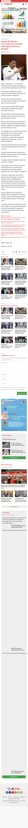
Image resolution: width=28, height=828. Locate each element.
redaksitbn (6, 51)
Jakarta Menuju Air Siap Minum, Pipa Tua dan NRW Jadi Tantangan (13, 222)
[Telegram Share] (22, 252)
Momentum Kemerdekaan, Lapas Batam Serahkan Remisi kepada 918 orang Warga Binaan (12, 234)
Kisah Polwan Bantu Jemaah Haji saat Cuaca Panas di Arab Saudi (17, 649)
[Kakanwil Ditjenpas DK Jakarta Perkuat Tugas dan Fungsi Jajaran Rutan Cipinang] (7, 261)
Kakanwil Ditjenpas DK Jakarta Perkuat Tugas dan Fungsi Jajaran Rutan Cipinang (13, 218)
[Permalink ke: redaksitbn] (2, 52)
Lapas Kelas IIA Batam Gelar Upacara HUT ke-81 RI (13, 238)
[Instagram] (15, 792)
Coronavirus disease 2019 (9, 439)
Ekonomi (3, 39)
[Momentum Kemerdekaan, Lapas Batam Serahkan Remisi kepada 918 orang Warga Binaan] (7, 290)
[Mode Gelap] (23, 4)
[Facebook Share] (13, 252)
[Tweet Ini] (16, 252)
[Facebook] (7, 792)
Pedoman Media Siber (14, 798)
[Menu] (2, 4)
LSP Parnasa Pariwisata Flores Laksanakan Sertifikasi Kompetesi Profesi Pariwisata (17, 772)
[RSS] (21, 792)
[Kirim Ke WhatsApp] (25, 252)
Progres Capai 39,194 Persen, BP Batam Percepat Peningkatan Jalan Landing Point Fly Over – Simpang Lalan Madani (18, 444)
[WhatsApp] (18, 792)
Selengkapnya (13, 457)
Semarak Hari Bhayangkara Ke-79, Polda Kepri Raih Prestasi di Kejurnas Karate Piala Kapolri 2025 (13, 487)
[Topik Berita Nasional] (8, 4)
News (7, 39)
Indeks (10, 797)
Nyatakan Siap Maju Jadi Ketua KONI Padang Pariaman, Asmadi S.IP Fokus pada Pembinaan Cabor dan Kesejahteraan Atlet (6, 500)
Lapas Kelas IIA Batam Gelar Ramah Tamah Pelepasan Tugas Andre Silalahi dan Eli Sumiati (13, 229)
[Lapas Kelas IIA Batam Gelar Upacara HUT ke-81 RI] (21, 290)
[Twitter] (10, 792)
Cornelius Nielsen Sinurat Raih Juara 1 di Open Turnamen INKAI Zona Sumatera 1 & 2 (21, 500)
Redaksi (4, 797)
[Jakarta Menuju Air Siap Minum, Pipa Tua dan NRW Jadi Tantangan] (21, 261)
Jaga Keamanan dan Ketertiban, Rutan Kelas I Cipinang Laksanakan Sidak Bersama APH (13, 225)
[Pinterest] (13, 792)
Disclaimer (22, 797)
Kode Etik (15, 797)
